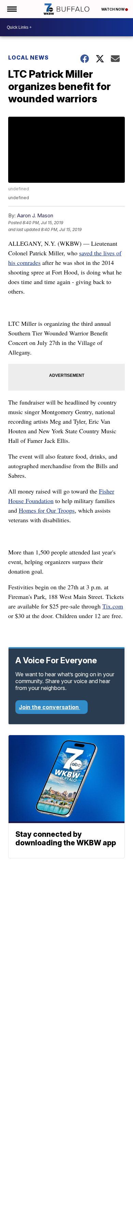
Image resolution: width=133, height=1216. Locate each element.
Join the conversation (49, 707)
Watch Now (113, 9)
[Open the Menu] (11, 9)
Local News (28, 57)
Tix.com (112, 606)
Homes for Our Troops (47, 510)
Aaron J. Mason (35, 215)
